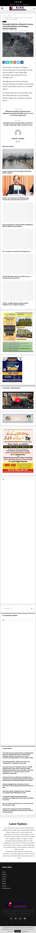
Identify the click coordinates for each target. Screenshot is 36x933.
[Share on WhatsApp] (11, 62)
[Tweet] (7, 62)
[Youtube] (25, 918)
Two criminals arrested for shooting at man (16, 251)
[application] (18, 400)
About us (12, 4)
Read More (25, 931)
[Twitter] (16, 918)
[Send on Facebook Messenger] (18, 62)
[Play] (5, 407)
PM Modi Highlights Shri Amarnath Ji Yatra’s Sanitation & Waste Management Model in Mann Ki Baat (18, 785)
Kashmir (4, 874)
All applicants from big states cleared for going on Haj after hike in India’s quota (18, 124)
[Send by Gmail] (14, 62)
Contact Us (19, 4)
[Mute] (28, 407)
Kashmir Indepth (8, 30)
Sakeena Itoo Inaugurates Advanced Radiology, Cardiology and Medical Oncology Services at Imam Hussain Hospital (18, 810)
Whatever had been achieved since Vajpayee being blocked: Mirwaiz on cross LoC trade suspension (18, 113)
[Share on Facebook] (4, 62)
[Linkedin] (20, 918)
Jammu (4, 21)
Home (4, 872)
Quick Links (26, 4)
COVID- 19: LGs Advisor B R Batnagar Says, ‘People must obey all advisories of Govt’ (16, 198)
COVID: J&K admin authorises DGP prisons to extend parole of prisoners (17, 277)
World (4, 881)
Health (4, 883)
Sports (4, 886)
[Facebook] (11, 918)
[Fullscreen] (31, 407)
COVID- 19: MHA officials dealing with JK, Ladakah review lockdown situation (15, 304)
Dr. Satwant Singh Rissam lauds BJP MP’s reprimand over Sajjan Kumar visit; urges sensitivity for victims (18, 798)
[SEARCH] (31, 608)
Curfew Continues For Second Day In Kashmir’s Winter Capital (17, 172)
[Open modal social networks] (22, 62)
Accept (18, 931)
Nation (4, 879)
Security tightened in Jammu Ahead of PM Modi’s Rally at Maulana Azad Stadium (18, 225)
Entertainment (6, 888)
